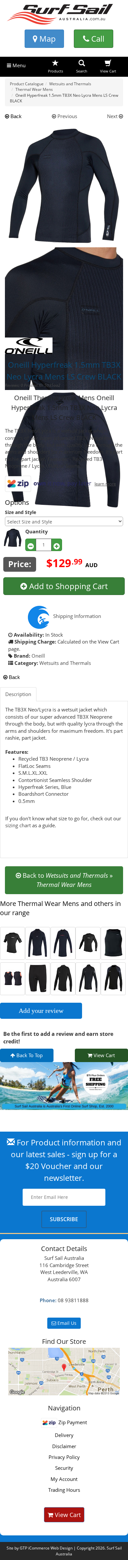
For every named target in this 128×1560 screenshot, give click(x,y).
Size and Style (20, 512)
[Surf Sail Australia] (64, 1372)
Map (46, 38)
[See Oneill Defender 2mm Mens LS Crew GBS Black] (88, 978)
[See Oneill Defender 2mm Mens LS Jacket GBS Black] (37, 942)
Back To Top (29, 1055)
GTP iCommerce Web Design (46, 1548)
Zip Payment (72, 1422)
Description (18, 694)
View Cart (103, 1055)
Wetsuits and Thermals (65, 663)
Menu (18, 65)
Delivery (64, 1435)
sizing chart (18, 825)
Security (64, 1468)
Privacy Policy (64, 1457)
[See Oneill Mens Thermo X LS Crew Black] (62, 942)
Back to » (67, 880)
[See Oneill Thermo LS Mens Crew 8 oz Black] (88, 942)
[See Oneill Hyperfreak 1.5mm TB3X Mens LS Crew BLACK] (62, 978)
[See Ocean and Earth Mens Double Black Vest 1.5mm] (12, 978)
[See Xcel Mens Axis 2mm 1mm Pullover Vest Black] (113, 942)
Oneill (38, 655)
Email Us (66, 1323)
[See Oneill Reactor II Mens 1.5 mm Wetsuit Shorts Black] (37, 978)
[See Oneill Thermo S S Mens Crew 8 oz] (12, 942)
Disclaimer (64, 1446)
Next (113, 116)
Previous (66, 116)
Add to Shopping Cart (67, 586)
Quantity (36, 531)
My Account (64, 1479)
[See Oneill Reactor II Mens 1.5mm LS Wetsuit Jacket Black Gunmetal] (113, 978)
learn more (105, 484)
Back (15, 116)
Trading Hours (64, 1490)
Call (96, 38)
